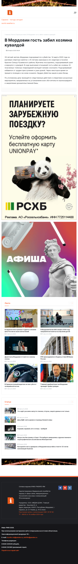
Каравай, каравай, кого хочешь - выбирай (32, 429)
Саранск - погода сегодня (12, 20)
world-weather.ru (8, 23)
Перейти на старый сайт (10, 550)
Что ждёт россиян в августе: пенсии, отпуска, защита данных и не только (43, 411)
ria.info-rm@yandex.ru (15, 537)
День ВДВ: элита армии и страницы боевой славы (34, 420)
